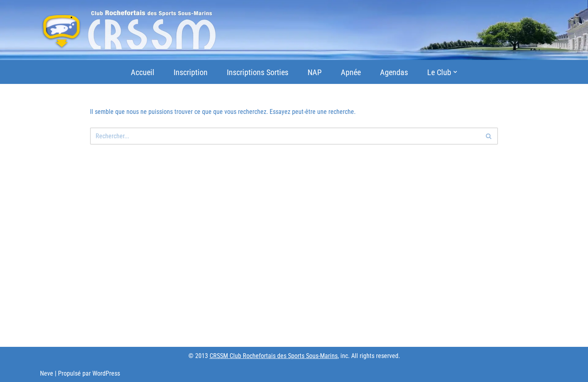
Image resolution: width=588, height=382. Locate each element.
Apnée (351, 72)
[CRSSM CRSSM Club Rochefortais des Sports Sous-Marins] (128, 30)
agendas (394, 72)
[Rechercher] (489, 136)
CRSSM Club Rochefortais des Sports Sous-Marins (274, 356)
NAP (315, 72)
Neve (46, 373)
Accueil (142, 72)
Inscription (191, 72)
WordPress (106, 373)
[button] (455, 72)
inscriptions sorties (257, 72)
